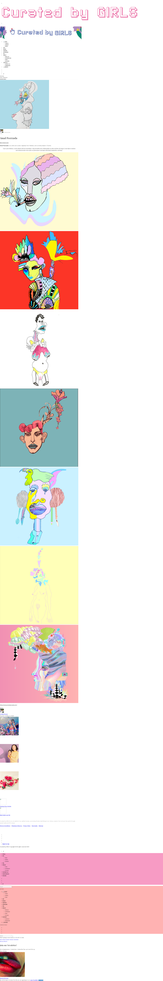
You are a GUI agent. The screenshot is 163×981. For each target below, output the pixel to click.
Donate (4, 875)
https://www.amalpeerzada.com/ (8, 705)
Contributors (7, 868)
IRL (3, 863)
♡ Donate (5, 66)
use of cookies (34, 980)
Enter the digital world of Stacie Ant (12, 741)
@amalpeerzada (4, 142)
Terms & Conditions (5, 825)
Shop (4, 854)
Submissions (6, 873)
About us (7, 56)
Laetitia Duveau (4, 714)
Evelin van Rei (5, 815)
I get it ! (41, 980)
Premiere (7, 939)
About (4, 55)
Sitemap (41, 825)
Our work (7, 870)
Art (1, 133)
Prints (6, 46)
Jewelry (7, 44)
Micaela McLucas (4, 978)
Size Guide (35, 825)
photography (16, 939)
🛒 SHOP (5, 41)
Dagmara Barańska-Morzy (9, 796)
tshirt (1, 939)
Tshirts (6, 43)
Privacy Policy (26, 825)
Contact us (5, 872)
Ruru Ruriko (5, 806)
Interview (5, 52)
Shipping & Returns (17, 825)
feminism (11, 939)
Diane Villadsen (5, 769)
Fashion (2, 763)
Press (6, 59)
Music (6, 857)
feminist (4, 939)
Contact (5, 62)
